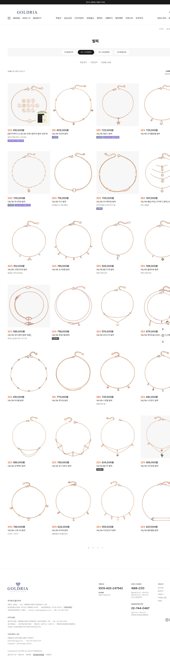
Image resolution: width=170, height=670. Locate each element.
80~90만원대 (104, 52)
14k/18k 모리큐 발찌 (60, 530)
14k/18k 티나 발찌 (59, 201)
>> (102, 548)
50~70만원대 (86, 52)
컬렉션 (99, 18)
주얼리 (58, 18)
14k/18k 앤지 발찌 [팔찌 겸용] (19, 335)
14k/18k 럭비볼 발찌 (16, 400)
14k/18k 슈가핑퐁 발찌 (61, 269)
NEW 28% (161, 18)
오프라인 (139, 18)
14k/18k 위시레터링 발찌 (106, 201)
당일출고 (90, 18)
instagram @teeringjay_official (19, 643)
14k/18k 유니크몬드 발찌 (61, 466)
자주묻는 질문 (162, 598)
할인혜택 (119, 18)
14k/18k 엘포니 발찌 (104, 134)
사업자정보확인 (68, 607)
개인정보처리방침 (38, 655)
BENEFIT (37, 18)
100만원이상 (122, 52)
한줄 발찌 (83, 62)
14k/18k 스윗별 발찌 (104, 400)
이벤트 (160, 601)
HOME (161, 29)
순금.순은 (68, 18)
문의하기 (160, 591)
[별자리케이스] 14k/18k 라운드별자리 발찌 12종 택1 (28, 134)
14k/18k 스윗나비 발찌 (16, 530)
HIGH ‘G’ (26, 18)
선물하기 (109, 18)
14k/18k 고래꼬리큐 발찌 (17, 269)
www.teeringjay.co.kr (15, 641)
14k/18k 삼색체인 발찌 (16, 466)
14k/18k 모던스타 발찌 (105, 335)
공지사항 (160, 588)
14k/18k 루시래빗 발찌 (16, 201)
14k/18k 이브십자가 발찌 (106, 530)
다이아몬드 (79, 18)
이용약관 (28, 655)
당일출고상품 (106, 62)
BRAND (16, 18)
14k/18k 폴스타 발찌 (104, 466)
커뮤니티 (129, 18)
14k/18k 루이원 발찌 (60, 400)
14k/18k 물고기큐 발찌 (105, 269)
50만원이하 (68, 52)
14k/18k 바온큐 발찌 (60, 134)
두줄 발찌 (94, 62)
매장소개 (21, 655)
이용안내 (48, 655)
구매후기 (160, 594)
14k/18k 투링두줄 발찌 (61, 335)
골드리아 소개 (12, 655)
